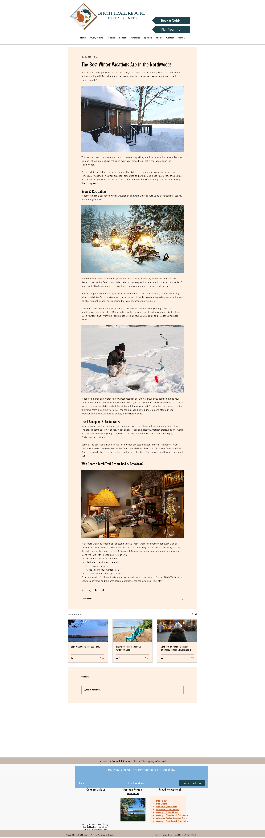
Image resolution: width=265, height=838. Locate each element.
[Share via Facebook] (82, 590)
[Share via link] (103, 590)
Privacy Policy (161, 834)
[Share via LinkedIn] (96, 590)
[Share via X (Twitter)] (89, 590)
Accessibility (175, 834)
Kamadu (111, 834)
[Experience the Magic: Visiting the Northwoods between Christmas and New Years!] (177, 631)
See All (194, 614)
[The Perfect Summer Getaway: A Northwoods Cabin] (133, 631)
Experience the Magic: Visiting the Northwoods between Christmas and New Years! (177, 648)
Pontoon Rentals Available (132, 791)
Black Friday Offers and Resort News (85, 646)
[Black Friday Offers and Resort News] (88, 631)
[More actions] (182, 57)
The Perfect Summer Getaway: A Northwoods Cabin (128, 648)
